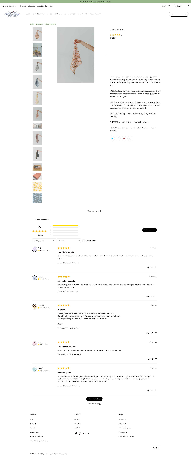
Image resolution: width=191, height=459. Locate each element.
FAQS (32, 419)
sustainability (42, 6)
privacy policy (35, 432)
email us (77, 419)
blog (52, 6)
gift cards (22, 6)
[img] (43, 250)
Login (179, 6)
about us (31, 6)
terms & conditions (36, 436)
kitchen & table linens (126, 436)
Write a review (149, 230)
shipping (33, 423)
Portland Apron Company (44, 454)
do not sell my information (39, 441)
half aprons (122, 423)
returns (32, 428)
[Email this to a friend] (129, 138)
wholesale (77, 423)
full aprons (122, 419)
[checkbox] (94, 240)
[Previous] (45, 55)
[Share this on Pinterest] (124, 138)
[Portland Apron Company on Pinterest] (80, 433)
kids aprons (123, 432)
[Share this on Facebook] (118, 138)
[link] (116, 34)
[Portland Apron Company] (12, 14)
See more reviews (94, 399)
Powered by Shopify (61, 454)
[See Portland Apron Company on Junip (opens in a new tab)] (98, 404)
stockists (77, 428)
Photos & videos (91, 240)
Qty (111, 58)
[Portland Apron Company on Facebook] (76, 433)
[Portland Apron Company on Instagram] (84, 433)
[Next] (106, 55)
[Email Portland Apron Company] (88, 433)
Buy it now (148, 68)
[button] (30, 14)
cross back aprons (125, 428)
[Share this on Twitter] (112, 138)
